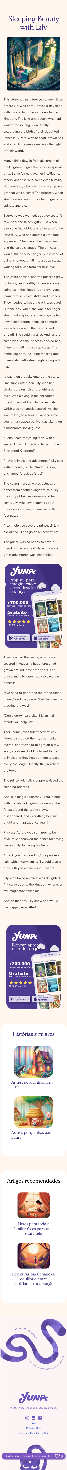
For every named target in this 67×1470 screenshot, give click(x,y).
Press (33, 1423)
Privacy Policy (33, 1428)
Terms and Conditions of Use (33, 1433)
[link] (18, 637)
